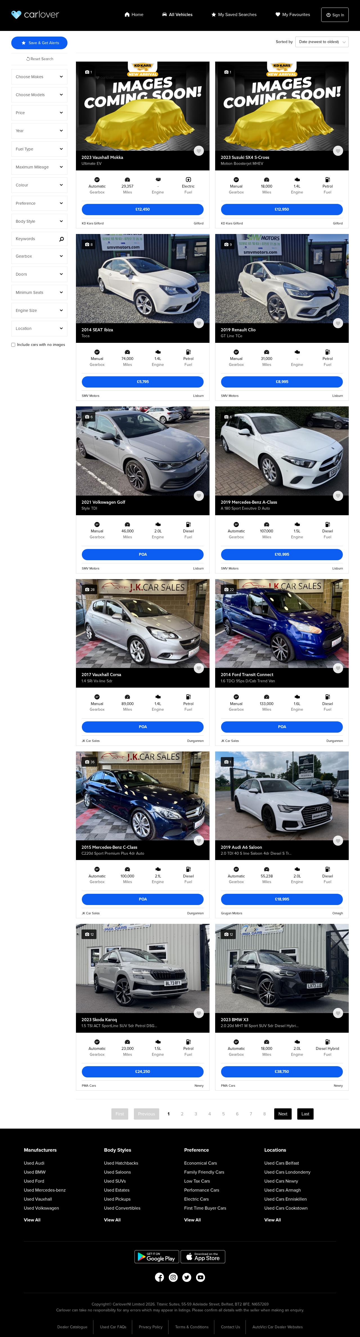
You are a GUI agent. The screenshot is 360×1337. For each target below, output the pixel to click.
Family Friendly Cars (204, 1172)
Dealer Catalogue (72, 1327)
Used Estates (116, 1190)
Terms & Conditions (191, 1327)
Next (282, 1114)
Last (305, 1114)
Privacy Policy (151, 1327)
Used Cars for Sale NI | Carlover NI (35, 14)
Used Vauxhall (38, 1199)
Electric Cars (196, 1199)
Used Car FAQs (113, 1327)
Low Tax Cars (197, 1181)
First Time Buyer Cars (205, 1208)
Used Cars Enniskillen (285, 1199)
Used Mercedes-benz (45, 1190)
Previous (146, 1114)
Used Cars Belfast (281, 1163)
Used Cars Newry (281, 1181)
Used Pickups (117, 1199)
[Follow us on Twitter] (187, 1279)
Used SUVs (115, 1181)
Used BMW (35, 1172)
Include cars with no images (41, 344)
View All (32, 1220)
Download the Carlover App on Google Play (156, 1256)
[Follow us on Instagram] (173, 1279)
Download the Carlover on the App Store (203, 1256)
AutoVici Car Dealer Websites (278, 1327)
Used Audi (34, 1163)
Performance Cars (201, 1190)
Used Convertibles (122, 1208)
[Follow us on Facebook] (159, 1279)
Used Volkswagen (41, 1208)
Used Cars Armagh (282, 1190)
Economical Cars (200, 1163)
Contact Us (230, 1327)
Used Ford (34, 1181)
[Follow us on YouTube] (200, 1279)
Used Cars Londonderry (287, 1172)
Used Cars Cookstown (286, 1208)
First (120, 1114)
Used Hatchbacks (121, 1163)
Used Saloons (117, 1172)
